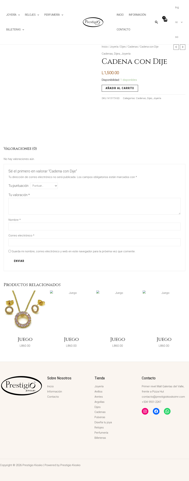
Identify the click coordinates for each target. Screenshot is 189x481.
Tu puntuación (18, 186)
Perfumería (52, 14)
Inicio (120, 14)
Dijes (123, 46)
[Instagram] (145, 411)
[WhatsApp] (167, 411)
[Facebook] (156, 411)
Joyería (11, 14)
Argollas (99, 402)
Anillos (98, 391)
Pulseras (99, 417)
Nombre (14, 220)
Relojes (30, 14)
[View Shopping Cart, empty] (165, 22)
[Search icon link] (156, 23)
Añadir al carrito (120, 88)
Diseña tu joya (103, 422)
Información (137, 14)
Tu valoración (19, 195)
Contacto (123, 29)
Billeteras (13, 29)
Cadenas (133, 46)
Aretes (98, 396)
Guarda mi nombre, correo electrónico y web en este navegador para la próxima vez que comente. (73, 251)
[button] (18, 14)
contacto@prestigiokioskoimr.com (163, 396)
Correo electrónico (21, 235)
